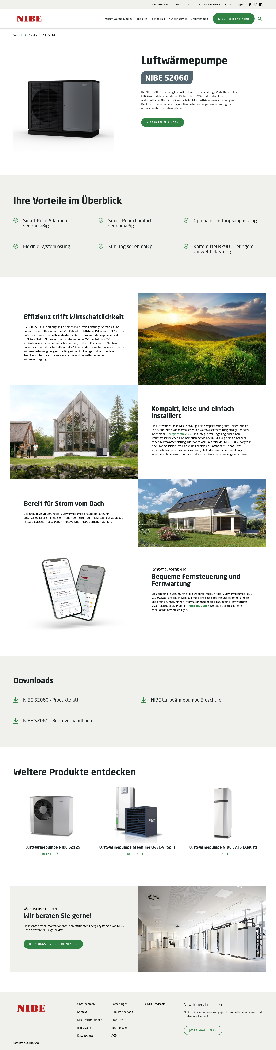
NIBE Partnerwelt (122, 1012)
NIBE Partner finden (233, 18)
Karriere (189, 4)
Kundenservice (178, 18)
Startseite (18, 35)
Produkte (141, 18)
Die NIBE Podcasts (153, 1004)
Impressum (84, 1027)
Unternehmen (199, 18)
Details (48, 853)
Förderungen (119, 1004)
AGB (114, 1035)
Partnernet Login (234, 4)
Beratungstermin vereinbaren (53, 944)
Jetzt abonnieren (203, 1030)
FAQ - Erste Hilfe (160, 4)
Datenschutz (85, 1035)
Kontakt (82, 1012)
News (177, 4)
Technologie (158, 18)
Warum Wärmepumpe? (118, 18)
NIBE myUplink (199, 605)
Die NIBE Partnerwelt (209, 4)
